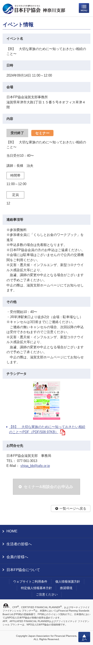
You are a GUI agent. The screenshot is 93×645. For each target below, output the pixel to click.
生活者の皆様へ (19, 544)
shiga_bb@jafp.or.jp (35, 466)
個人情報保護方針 (67, 581)
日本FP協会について (23, 570)
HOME (11, 531)
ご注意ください (47, 594)
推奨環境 (66, 588)
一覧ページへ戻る (72, 508)
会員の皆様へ (17, 557)
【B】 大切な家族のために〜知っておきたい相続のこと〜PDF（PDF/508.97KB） (47, 429)
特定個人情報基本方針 (36, 588)
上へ (84, 637)
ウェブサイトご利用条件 (30, 581)
